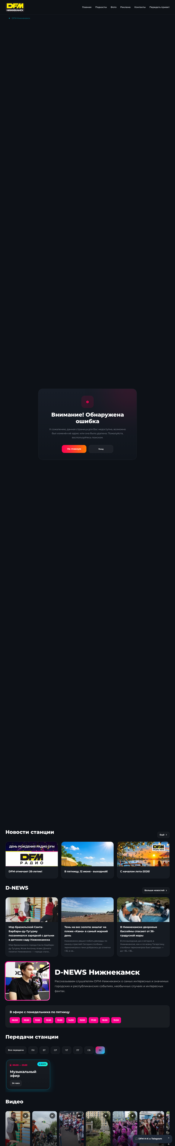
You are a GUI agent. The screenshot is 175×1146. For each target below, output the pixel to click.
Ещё (162, 835)
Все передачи (16, 1050)
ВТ (44, 1050)
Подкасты (101, 7)
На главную (74, 449)
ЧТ (66, 1050)
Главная (86, 7)
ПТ (77, 1050)
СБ (89, 1050)
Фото (113, 7)
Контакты (140, 7)
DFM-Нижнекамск (21, 18)
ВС (100, 1050)
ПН (32, 1050)
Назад (100, 449)
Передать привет (159, 7)
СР (55, 1050)
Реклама (125, 7)
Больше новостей (154, 890)
